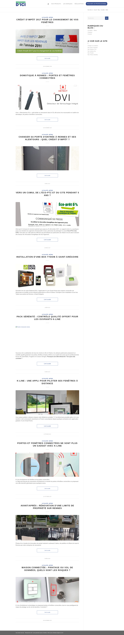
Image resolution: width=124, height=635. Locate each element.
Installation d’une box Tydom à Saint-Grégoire (47, 257)
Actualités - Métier (47, 17)
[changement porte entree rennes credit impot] (47, 158)
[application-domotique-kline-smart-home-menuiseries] (47, 402)
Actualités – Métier (92, 30)
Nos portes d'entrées (93, 47)
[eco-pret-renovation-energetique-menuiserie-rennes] (47, 214)
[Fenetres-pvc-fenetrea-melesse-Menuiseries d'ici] (47, 338)
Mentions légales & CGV (58, 632)
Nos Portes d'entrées (93, 54)
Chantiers (90, 32)
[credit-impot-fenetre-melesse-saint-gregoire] (47, 41)
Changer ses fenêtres (93, 45)
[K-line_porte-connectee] (47, 589)
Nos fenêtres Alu (92, 51)
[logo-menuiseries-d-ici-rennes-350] (21, 4)
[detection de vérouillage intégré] (47, 97)
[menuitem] (48, 4)
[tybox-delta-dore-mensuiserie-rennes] (47, 276)
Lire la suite (47, 58)
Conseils (90, 34)
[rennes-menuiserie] (47, 527)
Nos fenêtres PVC (92, 49)
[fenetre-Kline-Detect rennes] (47, 465)
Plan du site (50, 632)
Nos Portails (91, 53)
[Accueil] (48, 4)
